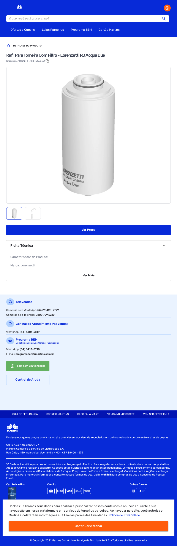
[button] (165, 18)
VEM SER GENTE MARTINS (158, 414)
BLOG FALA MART (88, 414)
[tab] (14, 213)
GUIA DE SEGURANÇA (25, 414)
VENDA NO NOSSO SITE (120, 414)
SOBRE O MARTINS (57, 414)
